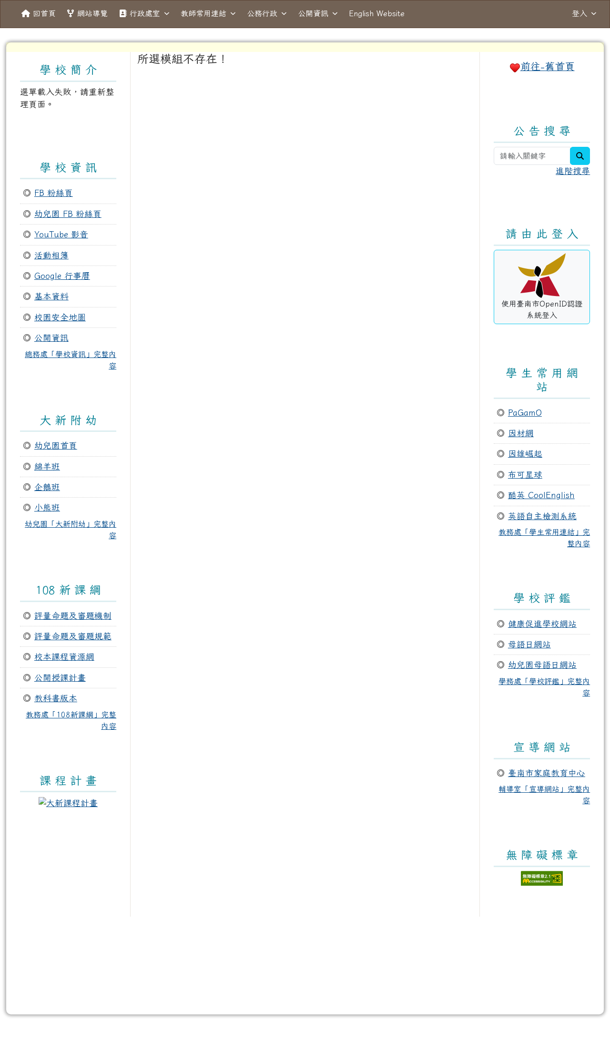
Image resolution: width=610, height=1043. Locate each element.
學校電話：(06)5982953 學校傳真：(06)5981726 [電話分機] (305, 984)
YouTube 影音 (61, 234)
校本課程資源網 (64, 657)
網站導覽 (92, 13)
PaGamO (525, 413)
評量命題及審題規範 (73, 636)
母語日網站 (529, 644)
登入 (579, 13)
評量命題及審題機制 (73, 616)
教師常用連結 (203, 13)
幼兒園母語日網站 (542, 665)
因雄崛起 (525, 454)
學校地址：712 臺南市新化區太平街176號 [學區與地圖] (305, 972)
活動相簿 (51, 255)
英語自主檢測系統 (542, 516)
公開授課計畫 (60, 678)
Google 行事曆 (62, 276)
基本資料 (51, 296)
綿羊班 (47, 466)
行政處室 (145, 13)
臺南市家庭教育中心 (546, 773)
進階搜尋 (573, 171)
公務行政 (262, 13)
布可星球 (525, 474)
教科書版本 (55, 698)
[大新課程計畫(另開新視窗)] (68, 802)
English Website (377, 13)
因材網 (521, 433)
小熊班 (47, 507)
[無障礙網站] (542, 877)
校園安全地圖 (60, 317)
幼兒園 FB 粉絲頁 (68, 214)
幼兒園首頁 (55, 445)
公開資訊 (313, 13)
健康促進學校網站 (542, 624)
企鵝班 (47, 487)
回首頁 (44, 13)
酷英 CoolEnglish (541, 495)
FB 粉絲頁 (53, 193)
